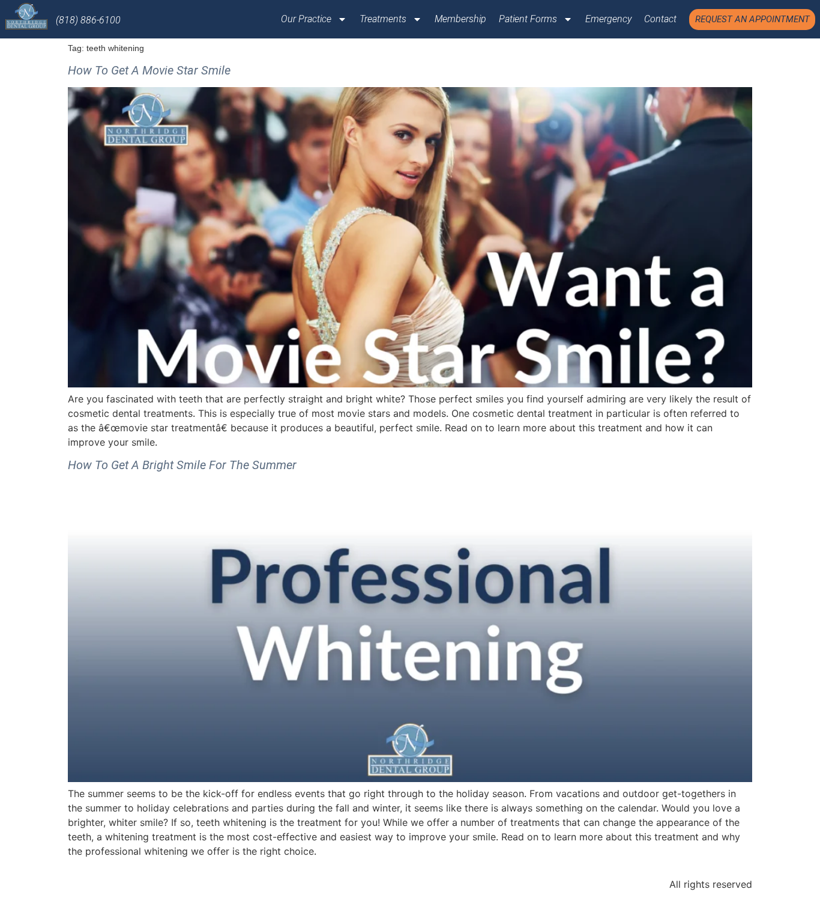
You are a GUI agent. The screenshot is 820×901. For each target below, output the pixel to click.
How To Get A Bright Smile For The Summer (182, 465)
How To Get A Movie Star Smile (149, 70)
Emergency (608, 19)
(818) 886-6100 (88, 20)
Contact (660, 19)
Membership (460, 19)
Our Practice (306, 19)
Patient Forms (528, 19)
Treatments (383, 19)
